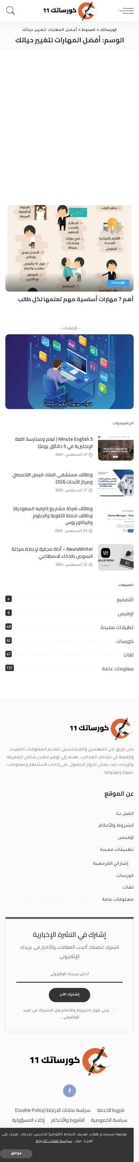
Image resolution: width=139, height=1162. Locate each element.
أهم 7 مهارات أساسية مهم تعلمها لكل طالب (76, 299)
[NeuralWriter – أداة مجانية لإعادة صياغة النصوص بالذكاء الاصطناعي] (116, 557)
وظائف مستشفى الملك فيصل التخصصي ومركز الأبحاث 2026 (52, 478)
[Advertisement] (69, 123)
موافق (16, 1154)
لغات (128, 654)
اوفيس (126, 613)
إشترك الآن (69, 995)
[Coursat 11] (101, 728)
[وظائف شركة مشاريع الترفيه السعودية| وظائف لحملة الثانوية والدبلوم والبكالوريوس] (116, 520)
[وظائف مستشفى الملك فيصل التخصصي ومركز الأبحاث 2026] (116, 483)
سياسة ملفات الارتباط (54, 1141)
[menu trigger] (125, 10)
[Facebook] (69, 1090)
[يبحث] (12, 10)
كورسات (118, 283)
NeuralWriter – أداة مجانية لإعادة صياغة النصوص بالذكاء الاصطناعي (52, 552)
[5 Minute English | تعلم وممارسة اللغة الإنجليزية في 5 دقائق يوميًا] (116, 447)
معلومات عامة (118, 668)
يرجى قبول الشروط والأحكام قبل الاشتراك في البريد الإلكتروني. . (66, 1014)
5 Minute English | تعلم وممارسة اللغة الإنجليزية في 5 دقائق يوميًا (54, 442)
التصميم (125, 599)
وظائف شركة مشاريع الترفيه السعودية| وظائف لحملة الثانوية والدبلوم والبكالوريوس (53, 515)
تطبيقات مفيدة (117, 627)
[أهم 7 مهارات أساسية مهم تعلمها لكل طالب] (69, 248)
